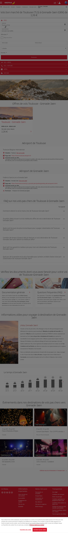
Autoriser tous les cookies (40, 529)
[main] (34, 525)
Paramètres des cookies (25, 529)
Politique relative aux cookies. (37, 525)
